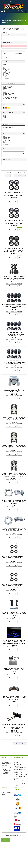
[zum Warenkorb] (15, 201)
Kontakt (16, 762)
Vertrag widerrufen (7, 792)
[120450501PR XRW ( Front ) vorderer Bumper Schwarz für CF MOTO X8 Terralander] (14, 381)
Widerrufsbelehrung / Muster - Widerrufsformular (19, 771)
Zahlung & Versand (19, 776)
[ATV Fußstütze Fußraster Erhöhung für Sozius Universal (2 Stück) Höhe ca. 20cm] (14, 605)
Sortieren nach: (21, 172)
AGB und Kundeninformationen (20, 766)
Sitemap (16, 785)
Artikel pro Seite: (9, 172)
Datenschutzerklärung (20, 774)
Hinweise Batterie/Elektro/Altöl (20, 782)
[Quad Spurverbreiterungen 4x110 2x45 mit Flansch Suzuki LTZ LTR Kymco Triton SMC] (14, 493)
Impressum (17, 764)
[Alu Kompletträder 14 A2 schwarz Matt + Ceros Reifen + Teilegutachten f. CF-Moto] (14, 297)
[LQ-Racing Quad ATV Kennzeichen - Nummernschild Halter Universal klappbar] (14, 661)
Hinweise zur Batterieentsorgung (19, 779)
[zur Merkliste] (20, 201)
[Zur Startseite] (14, 9)
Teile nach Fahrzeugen (8, 28)
